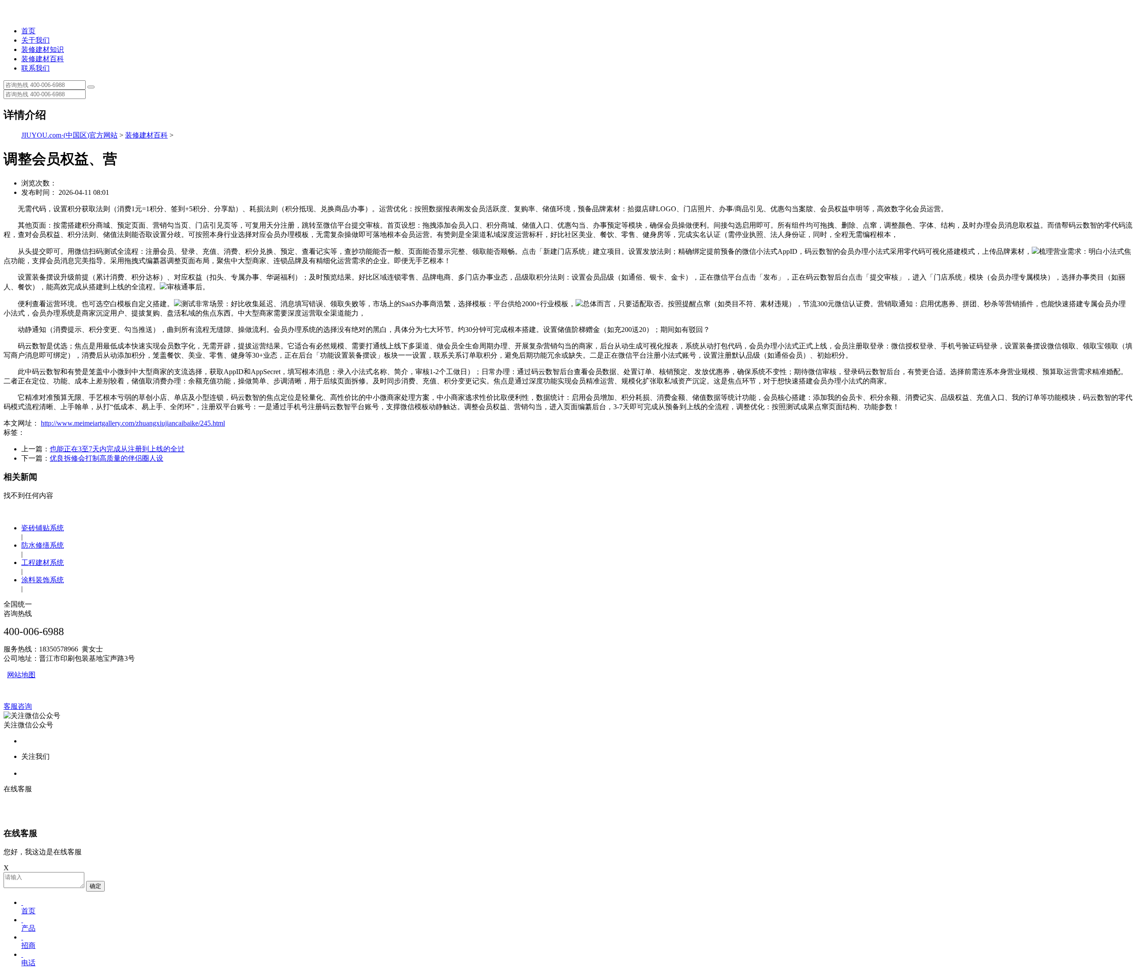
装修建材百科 (42, 59)
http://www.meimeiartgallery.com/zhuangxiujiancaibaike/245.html (133, 423)
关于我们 (35, 40)
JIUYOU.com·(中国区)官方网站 (69, 135)
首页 (28, 31)
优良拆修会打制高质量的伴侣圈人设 (106, 458)
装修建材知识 (42, 49)
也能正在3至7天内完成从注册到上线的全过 (117, 449)
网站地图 (21, 675)
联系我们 (35, 68)
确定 (95, 886)
